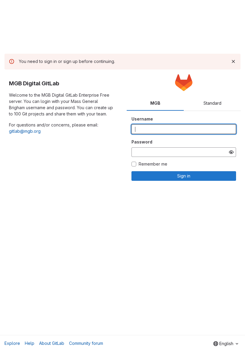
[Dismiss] (233, 61)
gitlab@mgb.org (25, 131)
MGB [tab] (155, 103)
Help (29, 343)
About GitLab (51, 343)
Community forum (86, 343)
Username (142, 118)
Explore (12, 343)
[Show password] (231, 152)
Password (141, 141)
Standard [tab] (212, 103)
